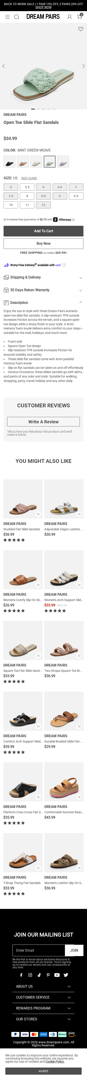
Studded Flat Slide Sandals (21, 529)
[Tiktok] (39, 975)
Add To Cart (43, 231)
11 (27, 205)
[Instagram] (30, 975)
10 (11, 205)
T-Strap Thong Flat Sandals (22, 883)
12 (43, 205)
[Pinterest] (48, 975)
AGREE (43, 1071)
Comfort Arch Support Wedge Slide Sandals (33, 741)
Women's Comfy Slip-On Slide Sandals (29, 600)
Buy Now (44, 243)
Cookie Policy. (55, 1061)
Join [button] (74, 950)
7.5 (11, 196)
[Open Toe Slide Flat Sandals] (9, 162)
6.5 (60, 187)
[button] (8, 17)
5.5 (27, 187)
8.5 (43, 196)
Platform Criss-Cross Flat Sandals (26, 812)
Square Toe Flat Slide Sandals (23, 670)
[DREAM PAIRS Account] (69, 17)
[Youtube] (57, 975)
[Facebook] (21, 975)
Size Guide (29, 178)
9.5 (76, 196)
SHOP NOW (43, 7)
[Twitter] (65, 975)
